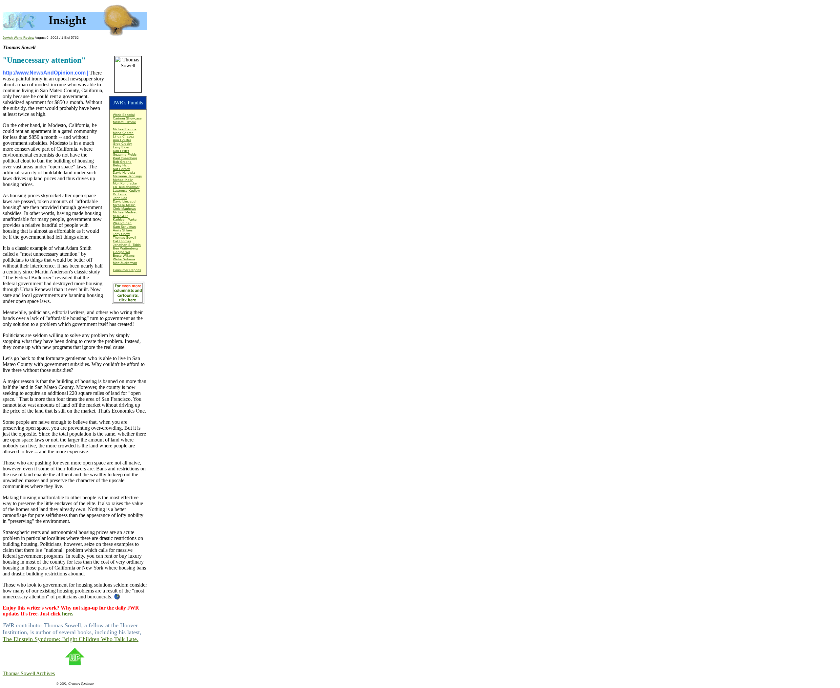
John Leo (120, 198)
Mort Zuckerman (125, 263)
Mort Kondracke (125, 183)
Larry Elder (121, 147)
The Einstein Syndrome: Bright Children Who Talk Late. (70, 639)
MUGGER (120, 216)
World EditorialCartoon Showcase (127, 116)
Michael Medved (125, 212)
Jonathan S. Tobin (127, 245)
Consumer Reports (127, 270)
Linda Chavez (123, 136)
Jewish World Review (18, 37)
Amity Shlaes (123, 230)
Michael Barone (124, 129)
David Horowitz (124, 172)
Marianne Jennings (127, 176)
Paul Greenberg (125, 158)
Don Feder (121, 151)
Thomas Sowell (124, 237)
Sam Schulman (124, 226)
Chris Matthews (124, 208)
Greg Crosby (122, 143)
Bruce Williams (124, 255)
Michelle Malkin (124, 205)
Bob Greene (122, 161)
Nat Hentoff (121, 169)
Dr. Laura (120, 194)
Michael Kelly (123, 180)
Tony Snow (121, 234)
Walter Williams (124, 259)
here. (67, 613)
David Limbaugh (125, 201)
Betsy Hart (121, 165)
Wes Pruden (122, 223)
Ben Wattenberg (125, 248)
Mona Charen (123, 133)
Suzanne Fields (124, 154)
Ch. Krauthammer (126, 187)
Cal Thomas (122, 241)
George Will (121, 252)
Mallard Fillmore (124, 122)
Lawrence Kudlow (126, 190)
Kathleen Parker (125, 219)
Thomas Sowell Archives (29, 673)
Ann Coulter (122, 140)
